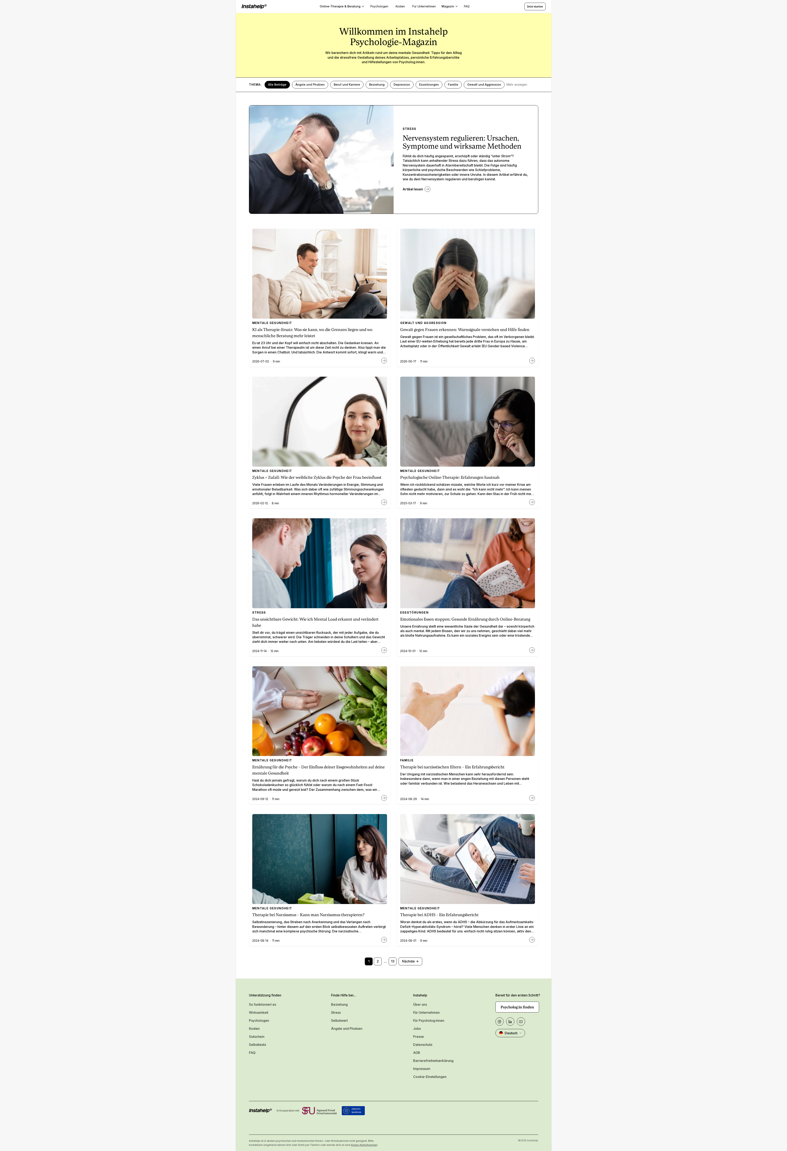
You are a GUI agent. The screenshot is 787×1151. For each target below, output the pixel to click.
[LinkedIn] (510, 1021)
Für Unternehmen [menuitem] (424, 6)
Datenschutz (422, 1045)
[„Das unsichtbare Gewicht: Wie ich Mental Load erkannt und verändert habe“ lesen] (384, 650)
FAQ (252, 1053)
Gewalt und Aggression (484, 84)
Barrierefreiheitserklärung (433, 1061)
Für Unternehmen (426, 1012)
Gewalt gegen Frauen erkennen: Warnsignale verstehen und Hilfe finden (464, 329)
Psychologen (259, 1020)
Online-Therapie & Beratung (340, 6)
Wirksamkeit (258, 1012)
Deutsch (511, 1033)
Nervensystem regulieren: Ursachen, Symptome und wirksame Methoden (462, 142)
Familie (453, 84)
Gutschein (256, 1037)
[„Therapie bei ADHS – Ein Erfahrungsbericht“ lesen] (532, 940)
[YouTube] (521, 1021)
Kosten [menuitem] (400, 6)
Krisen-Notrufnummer (364, 1144)
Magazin (448, 6)
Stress (336, 1012)
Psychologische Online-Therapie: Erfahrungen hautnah (450, 477)
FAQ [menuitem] (467, 6)
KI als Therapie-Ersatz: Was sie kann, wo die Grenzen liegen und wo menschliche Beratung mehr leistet (312, 332)
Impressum (421, 1069)
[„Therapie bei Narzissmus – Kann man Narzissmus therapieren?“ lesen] (384, 940)
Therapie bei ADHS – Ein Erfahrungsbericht (439, 914)
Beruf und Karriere (347, 84)
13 (392, 961)
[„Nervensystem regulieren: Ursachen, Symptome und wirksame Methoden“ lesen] (427, 189)
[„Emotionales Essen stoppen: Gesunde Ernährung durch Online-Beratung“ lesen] (532, 650)
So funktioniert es (262, 1004)
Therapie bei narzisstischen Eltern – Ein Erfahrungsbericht (452, 767)
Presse (418, 1037)
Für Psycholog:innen (428, 1020)
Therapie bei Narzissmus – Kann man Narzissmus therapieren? (308, 914)
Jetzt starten (535, 6)
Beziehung (377, 84)
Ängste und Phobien (310, 84)
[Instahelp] (254, 6)
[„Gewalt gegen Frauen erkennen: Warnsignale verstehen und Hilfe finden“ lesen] (532, 360)
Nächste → (410, 961)
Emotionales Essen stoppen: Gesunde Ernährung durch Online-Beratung (465, 619)
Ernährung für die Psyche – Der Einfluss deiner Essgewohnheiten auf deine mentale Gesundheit (318, 770)
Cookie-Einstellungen (429, 1077)
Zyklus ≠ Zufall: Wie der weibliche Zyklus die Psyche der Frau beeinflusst (316, 477)
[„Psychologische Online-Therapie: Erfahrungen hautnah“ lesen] (532, 502)
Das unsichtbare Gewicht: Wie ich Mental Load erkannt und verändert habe (315, 622)
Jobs (417, 1028)
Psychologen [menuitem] (379, 6)
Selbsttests (257, 1045)
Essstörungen (429, 84)
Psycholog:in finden (517, 1007)
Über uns (420, 1004)
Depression (402, 84)
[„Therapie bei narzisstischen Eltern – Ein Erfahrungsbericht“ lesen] (532, 798)
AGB (416, 1053)
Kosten (254, 1028)
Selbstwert (339, 1020)
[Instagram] (499, 1021)
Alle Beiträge (277, 84)
